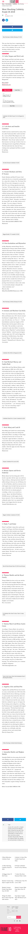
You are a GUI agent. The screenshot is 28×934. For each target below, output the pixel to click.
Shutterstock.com (6, 84)
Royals (8, 906)
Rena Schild (5, 82)
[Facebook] (3, 20)
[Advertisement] (14, 803)
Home (3, 4)
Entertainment (9, 4)
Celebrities (15, 4)
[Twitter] (7, 20)
